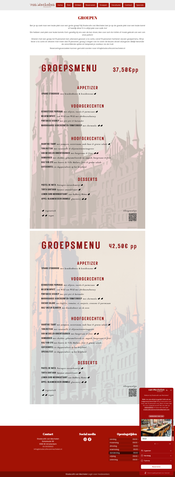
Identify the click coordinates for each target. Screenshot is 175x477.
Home (60, 5)
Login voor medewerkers (98, 474)
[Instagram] (85, 439)
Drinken (78, 5)
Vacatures (116, 5)
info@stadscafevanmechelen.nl (48, 449)
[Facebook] (89, 439)
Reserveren (90, 5)
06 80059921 (48, 446)
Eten (69, 5)
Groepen (103, 5)
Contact (128, 5)
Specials (140, 5)
